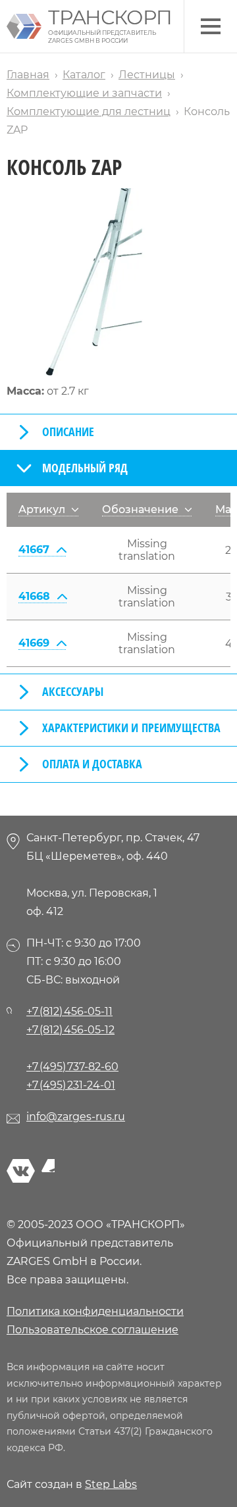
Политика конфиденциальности (95, 1311)
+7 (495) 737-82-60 (72, 1066)
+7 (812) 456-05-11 (69, 1011)
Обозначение (140, 509)
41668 (34, 596)
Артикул (41, 509)
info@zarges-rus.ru (75, 1116)
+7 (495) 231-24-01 (70, 1085)
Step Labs (111, 1484)
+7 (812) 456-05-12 (70, 1030)
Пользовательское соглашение (92, 1329)
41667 (33, 549)
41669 (33, 643)
